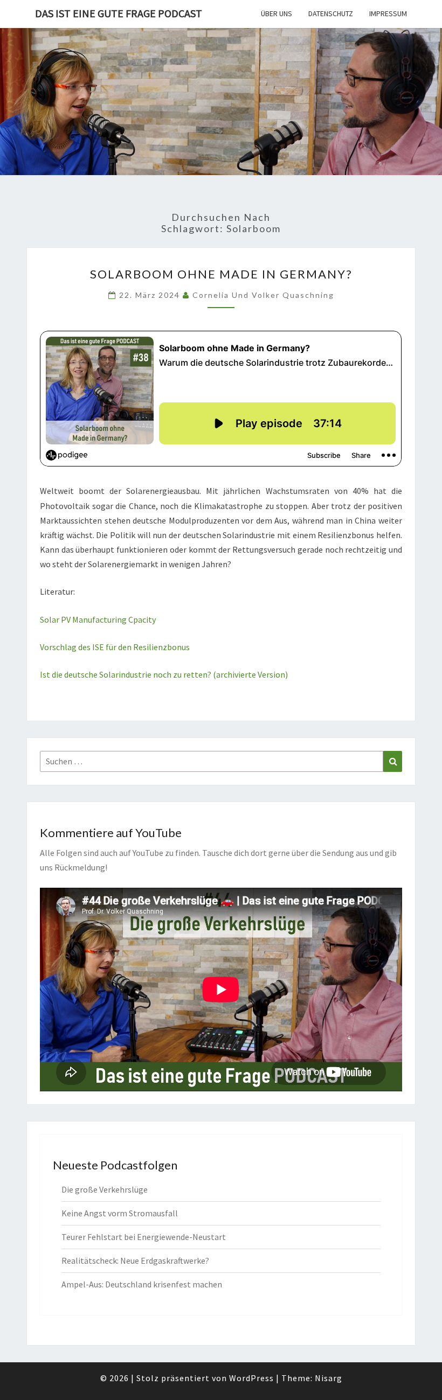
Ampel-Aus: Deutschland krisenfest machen (141, 1284)
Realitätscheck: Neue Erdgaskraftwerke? (135, 1260)
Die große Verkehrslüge (104, 1189)
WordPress (251, 1378)
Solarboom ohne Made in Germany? (221, 274)
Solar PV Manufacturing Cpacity (98, 619)
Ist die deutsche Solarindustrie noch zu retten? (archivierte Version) (164, 674)
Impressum (388, 13)
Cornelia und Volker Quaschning (263, 294)
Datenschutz (330, 13)
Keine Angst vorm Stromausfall (119, 1213)
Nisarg (328, 1378)
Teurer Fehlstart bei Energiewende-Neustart (143, 1236)
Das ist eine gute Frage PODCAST (118, 13)
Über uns (276, 13)
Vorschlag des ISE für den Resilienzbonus (115, 647)
